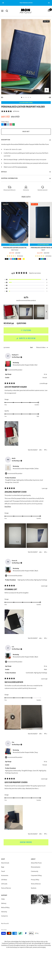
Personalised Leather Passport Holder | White (26, 468)
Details (4, 171)
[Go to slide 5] (30, 97)
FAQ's (3, 899)
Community (34, 871)
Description (5, 139)
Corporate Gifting (36, 875)
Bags (2, 867)
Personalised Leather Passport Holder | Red (25, 365)
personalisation (22, 167)
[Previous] (2, 97)
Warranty (26, 190)
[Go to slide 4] (28, 97)
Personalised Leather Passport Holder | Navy (25, 752)
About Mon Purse (36, 863)
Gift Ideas (4, 879)
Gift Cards (4, 884)
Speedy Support (42, 190)
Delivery (3, 903)
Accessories (4, 875)
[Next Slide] (46, 312)
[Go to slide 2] (23, 97)
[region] (26, 312)
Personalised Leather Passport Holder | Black (25, 570)
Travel (3, 871)
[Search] (7, 11)
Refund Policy (5, 907)
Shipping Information (9, 178)
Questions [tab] (21, 323)
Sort (31, 347)
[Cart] (49, 10)
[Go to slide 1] (21, 97)
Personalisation (35, 867)
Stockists (33, 888)
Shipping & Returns (9, 190)
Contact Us (4, 916)
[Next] (50, 97)
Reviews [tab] (9, 323)
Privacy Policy (35, 879)
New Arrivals (5, 863)
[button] (10, 111)
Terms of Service (6, 888)
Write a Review (32, 339)
